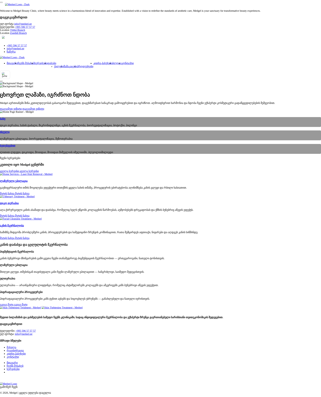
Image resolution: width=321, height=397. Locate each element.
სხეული (5, 132)
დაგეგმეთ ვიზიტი (17, 372)
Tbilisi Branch (17, 30)
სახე (2, 118)
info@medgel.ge (23, 23)
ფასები (51, 63)
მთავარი (12, 63)
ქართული (13, 37)
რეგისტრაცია (15, 350)
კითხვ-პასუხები (102, 63)
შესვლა (11, 347)
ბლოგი (117, 63)
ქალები (59, 66)
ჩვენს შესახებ (26, 63)
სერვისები (40, 63)
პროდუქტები (85, 66)
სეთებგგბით (7, 145)
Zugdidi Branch (18, 33)
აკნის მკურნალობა (12, 225)
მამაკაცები (70, 66)
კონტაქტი (128, 63)
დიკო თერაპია (9, 203)
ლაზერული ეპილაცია (14, 181)
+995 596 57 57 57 (25, 27)
